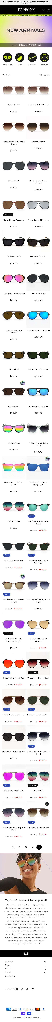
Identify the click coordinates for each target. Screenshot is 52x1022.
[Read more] (26, 954)
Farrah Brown (38, 142)
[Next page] (39, 847)
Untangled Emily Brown (13, 715)
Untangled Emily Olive (38, 715)
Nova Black (13, 181)
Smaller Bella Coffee (38, 105)
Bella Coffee (13, 105)
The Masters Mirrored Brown (13, 601)
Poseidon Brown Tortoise (14, 331)
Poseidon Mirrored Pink (13, 294)
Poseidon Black (38, 294)
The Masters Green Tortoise (38, 562)
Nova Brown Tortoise (13, 220)
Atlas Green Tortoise (38, 369)
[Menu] (3, 10)
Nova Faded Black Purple (38, 182)
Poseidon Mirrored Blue (38, 330)
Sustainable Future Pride (13, 483)
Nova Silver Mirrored (38, 220)
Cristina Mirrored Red (13, 678)
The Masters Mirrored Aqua (38, 523)
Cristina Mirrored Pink (14, 791)
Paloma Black (14, 257)
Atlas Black (13, 369)
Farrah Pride (13, 521)
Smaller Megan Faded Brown (14, 143)
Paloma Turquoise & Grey (38, 444)
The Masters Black (13, 560)
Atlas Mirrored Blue (38, 406)
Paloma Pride (14, 443)
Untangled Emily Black (13, 752)
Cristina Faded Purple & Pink (14, 829)
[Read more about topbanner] (26, 15)
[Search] (43, 10)
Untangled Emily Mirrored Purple (13, 640)
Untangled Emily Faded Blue (38, 601)
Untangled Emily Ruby (38, 678)
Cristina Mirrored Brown (38, 640)
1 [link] (13, 847)
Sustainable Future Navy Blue (38, 483)
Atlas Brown (14, 406)
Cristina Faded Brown (38, 828)
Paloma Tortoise (38, 257)
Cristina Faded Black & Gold (38, 753)
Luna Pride (38, 791)
